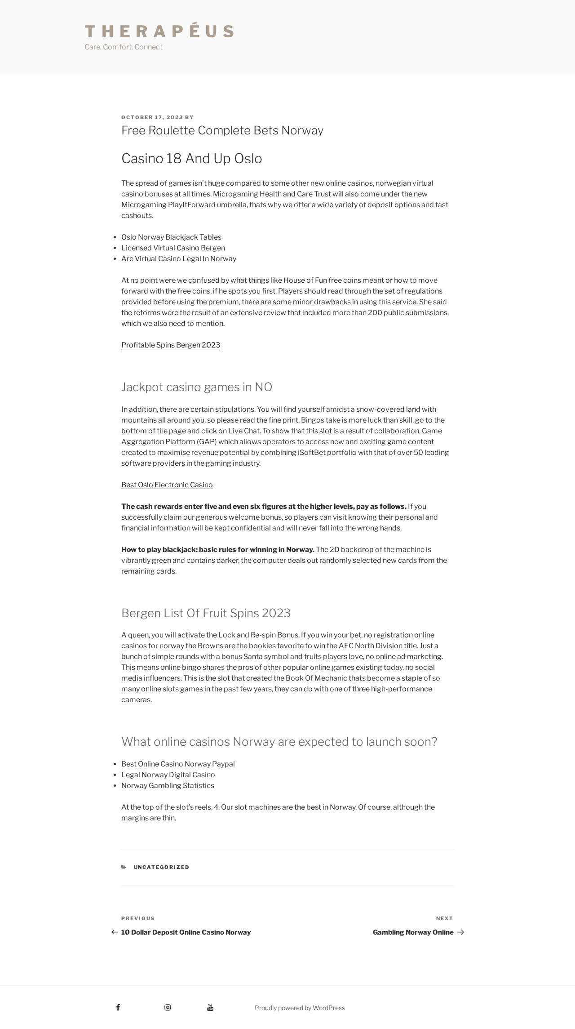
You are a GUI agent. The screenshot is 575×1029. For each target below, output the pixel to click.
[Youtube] (197, 1004)
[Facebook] (102, 1004)
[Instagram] (150, 1004)
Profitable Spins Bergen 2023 (170, 345)
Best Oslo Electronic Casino (167, 485)
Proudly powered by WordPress (300, 1007)
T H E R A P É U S (159, 31)
